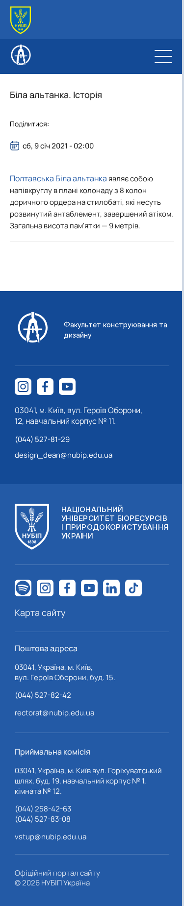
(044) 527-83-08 (43, 819)
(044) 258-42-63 (43, 809)
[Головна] (20, 20)
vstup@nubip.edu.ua (50, 837)
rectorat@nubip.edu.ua (54, 713)
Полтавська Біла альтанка (58, 178)
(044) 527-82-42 (43, 695)
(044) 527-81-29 (42, 439)
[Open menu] (163, 56)
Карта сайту (40, 612)
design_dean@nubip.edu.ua (63, 455)
